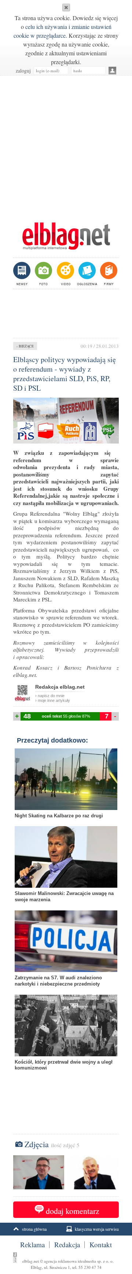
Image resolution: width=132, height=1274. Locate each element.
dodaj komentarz (72, 1210)
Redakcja (67, 1244)
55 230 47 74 (90, 1267)
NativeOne (66, 1079)
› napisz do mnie (50, 695)
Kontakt (100, 1244)
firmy (108, 273)
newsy (22, 273)
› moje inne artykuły (52, 700)
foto (43, 273)
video (65, 273)
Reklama (32, 1244)
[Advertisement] (66, 145)
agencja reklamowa (60, 1261)
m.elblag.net (66, 236)
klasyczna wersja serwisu (97, 1229)
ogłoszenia (86, 273)
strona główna (34, 1229)
